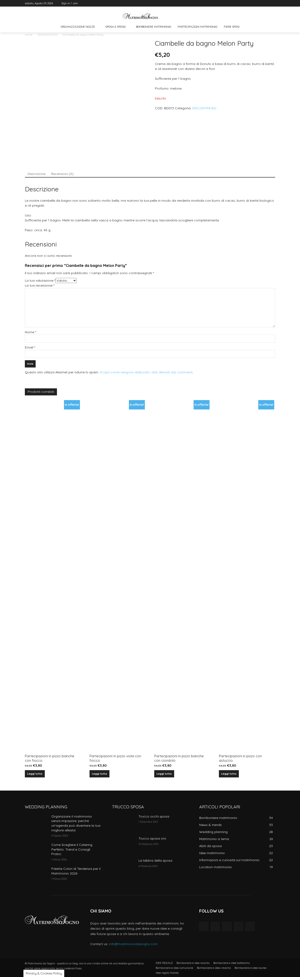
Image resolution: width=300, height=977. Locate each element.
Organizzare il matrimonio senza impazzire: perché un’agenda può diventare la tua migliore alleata (75, 823)
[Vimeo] (266, 3)
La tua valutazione (40, 280)
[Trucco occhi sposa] (123, 822)
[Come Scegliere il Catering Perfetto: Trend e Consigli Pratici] (36, 851)
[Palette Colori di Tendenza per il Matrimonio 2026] (36, 874)
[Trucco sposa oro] (123, 844)
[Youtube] (272, 3)
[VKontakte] (250, 926)
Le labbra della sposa (155, 860)
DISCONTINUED (47, 34)
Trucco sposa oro (152, 838)
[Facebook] (246, 3)
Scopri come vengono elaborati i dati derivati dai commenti (146, 372)
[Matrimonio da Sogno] (140, 16)
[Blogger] (203, 926)
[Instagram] (253, 3)
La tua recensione (39, 285)
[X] (259, 3)
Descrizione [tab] (36, 174)
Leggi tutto (34, 773)
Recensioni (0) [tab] (62, 174)
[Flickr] (226, 926)
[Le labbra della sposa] (123, 866)
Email (30, 347)
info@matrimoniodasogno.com (133, 944)
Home (28, 34)
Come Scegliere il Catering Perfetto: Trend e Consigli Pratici (71, 849)
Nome (30, 332)
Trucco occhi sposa (154, 816)
